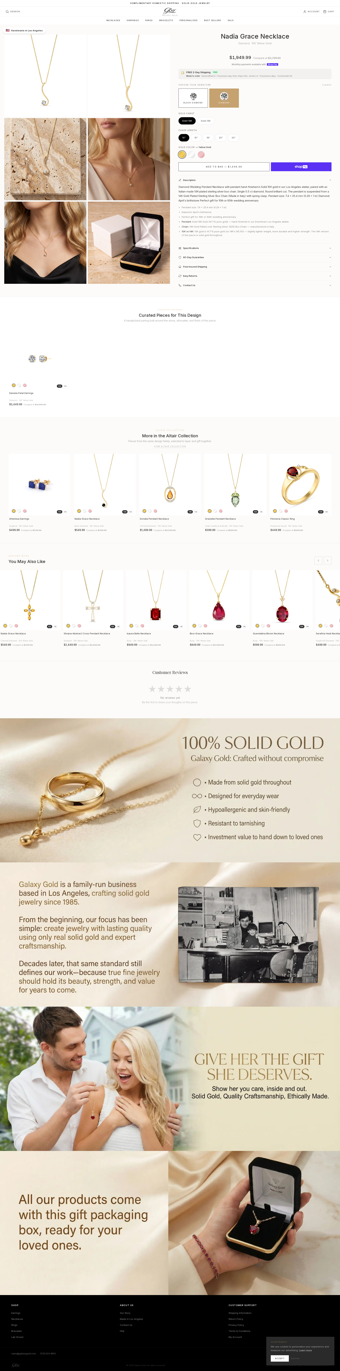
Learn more (305, 1350)
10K (59, 386)
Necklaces (113, 20)
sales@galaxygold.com (23, 1353)
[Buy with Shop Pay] (301, 166)
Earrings (133, 20)
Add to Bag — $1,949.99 (224, 166)
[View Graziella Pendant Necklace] (235, 485)
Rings (149, 20)
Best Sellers (212, 20)
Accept (280, 1358)
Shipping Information (240, 1313)
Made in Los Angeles (131, 1319)
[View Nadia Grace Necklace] (105, 485)
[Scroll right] (328, 560)
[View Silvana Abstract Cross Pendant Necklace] (93, 600)
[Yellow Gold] (182, 154)
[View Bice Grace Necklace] (219, 600)
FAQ (122, 1331)
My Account (235, 1337)
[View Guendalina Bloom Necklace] (282, 600)
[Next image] (66, 359)
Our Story (125, 1313)
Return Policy (236, 1319)
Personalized (189, 20)
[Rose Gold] (201, 154)
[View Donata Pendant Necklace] (170, 485)
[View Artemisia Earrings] (39, 485)
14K (65, 386)
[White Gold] (191, 154)
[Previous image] (13, 359)
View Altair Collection (170, 446)
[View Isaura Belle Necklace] (156, 600)
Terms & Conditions (239, 1331)
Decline (295, 1358)
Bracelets (166, 20)
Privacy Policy (236, 1325)
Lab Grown (17, 1337)
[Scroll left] (318, 560)
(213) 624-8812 (48, 1353)
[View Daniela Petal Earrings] (39, 359)
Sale (231, 20)
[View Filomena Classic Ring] (301, 485)
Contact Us (126, 1325)
